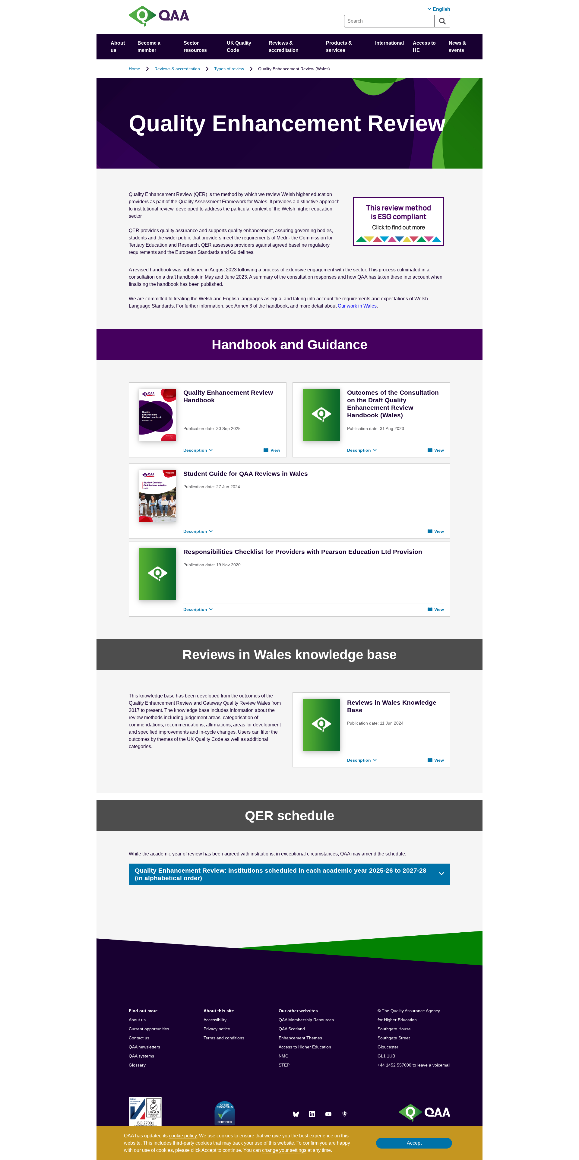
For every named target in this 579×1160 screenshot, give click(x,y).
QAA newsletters (144, 1047)
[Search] (442, 21)
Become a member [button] (149, 46)
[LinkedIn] (312, 1114)
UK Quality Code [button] (239, 46)
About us (137, 1019)
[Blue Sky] (296, 1114)
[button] (438, 9)
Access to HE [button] (424, 46)
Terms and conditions (224, 1037)
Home (134, 68)
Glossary (137, 1065)
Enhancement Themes (300, 1037)
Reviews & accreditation (177, 68)
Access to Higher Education (305, 1047)
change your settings (284, 1150)
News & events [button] (457, 46)
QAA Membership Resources (306, 1019)
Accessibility (215, 1019)
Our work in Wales (357, 305)
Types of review (229, 68)
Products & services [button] (339, 46)
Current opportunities (149, 1028)
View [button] (274, 450)
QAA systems (141, 1056)
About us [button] (118, 46)
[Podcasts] (345, 1114)
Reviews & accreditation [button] (284, 46)
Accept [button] (414, 1143)
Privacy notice (217, 1028)
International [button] (389, 43)
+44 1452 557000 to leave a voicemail (414, 1065)
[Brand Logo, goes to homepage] (159, 17)
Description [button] (195, 450)
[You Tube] (328, 1114)
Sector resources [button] (195, 46)
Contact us (139, 1037)
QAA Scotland (292, 1028)
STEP (284, 1065)
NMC (283, 1056)
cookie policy (183, 1135)
